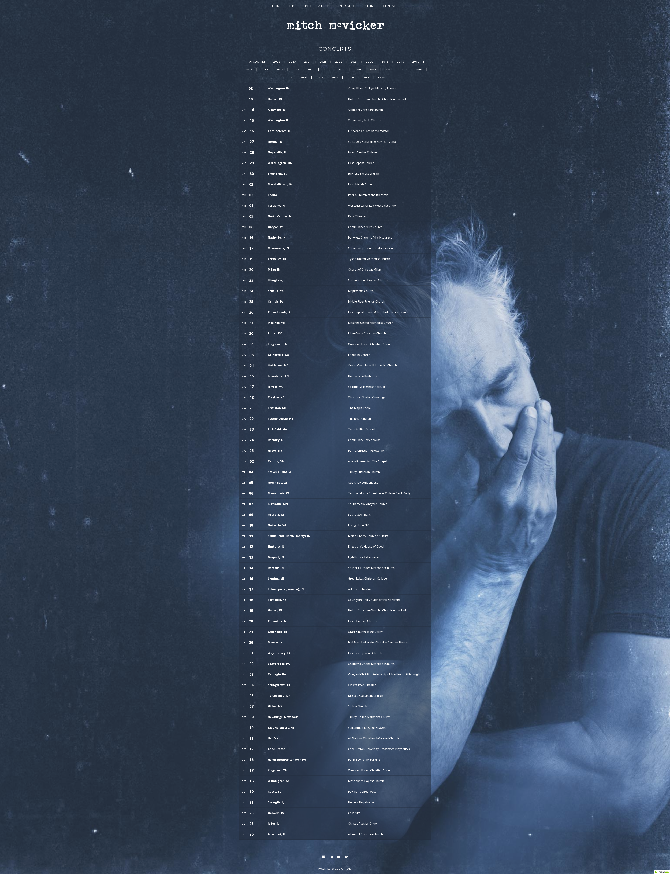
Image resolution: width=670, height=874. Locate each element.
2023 (323, 61)
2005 (419, 69)
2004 (288, 77)
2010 (342, 69)
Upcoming (257, 61)
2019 (385, 61)
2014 (280, 69)
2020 (369, 61)
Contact (390, 6)
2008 (373, 69)
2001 (335, 77)
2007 (388, 69)
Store (370, 6)
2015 (264, 69)
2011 (326, 69)
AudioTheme (343, 868)
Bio (308, 6)
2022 (339, 61)
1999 (366, 77)
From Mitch (347, 6)
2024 (307, 61)
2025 (292, 61)
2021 (354, 61)
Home (277, 6)
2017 (416, 61)
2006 (403, 69)
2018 (400, 61)
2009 (357, 69)
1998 (381, 77)
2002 (319, 77)
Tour (293, 6)
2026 (277, 61)
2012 (311, 69)
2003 (304, 77)
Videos (324, 6)
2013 (295, 69)
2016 (249, 69)
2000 (350, 77)
